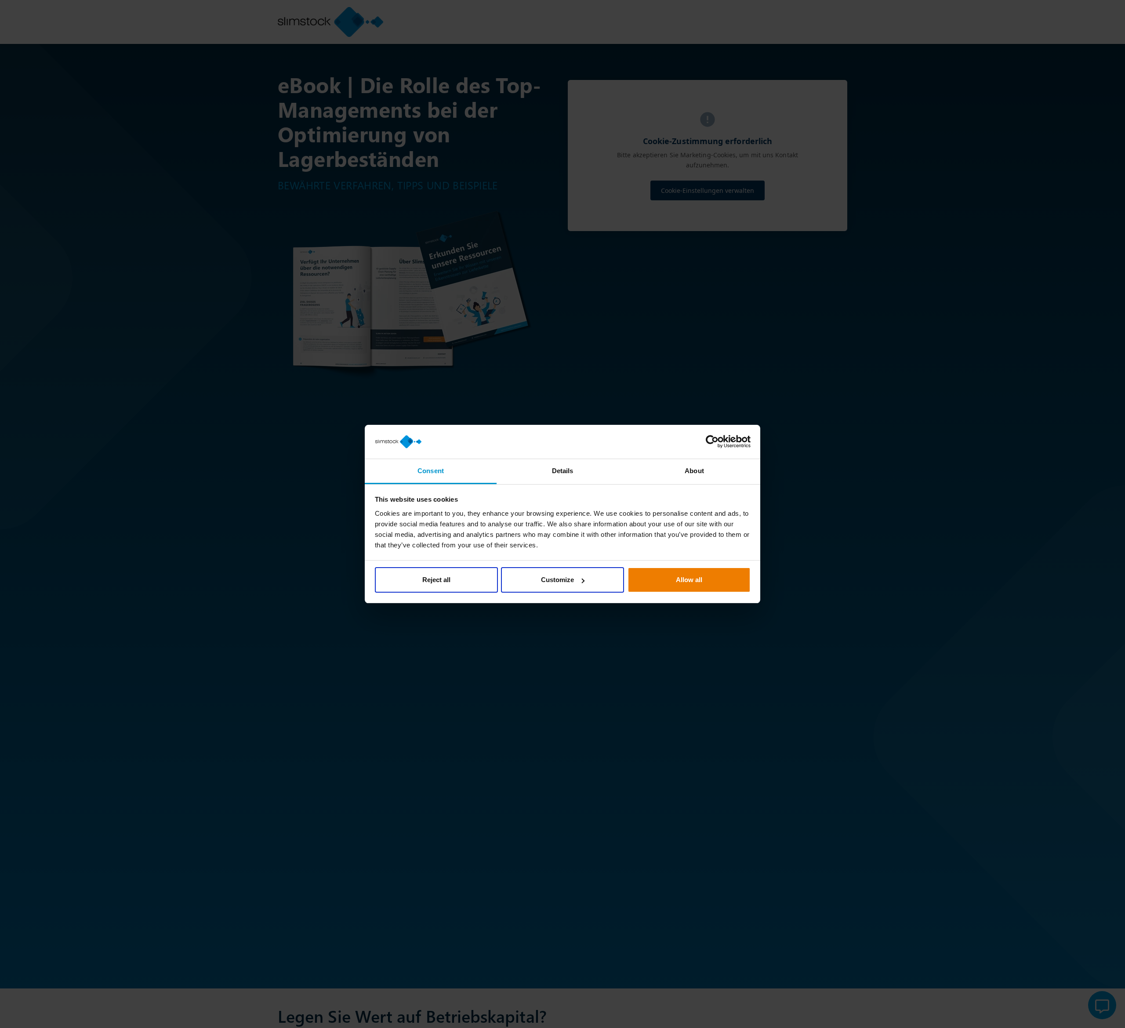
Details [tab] (562, 470)
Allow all (689, 579)
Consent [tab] (430, 470)
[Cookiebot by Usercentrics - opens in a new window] (712, 442)
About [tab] (694, 470)
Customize (557, 579)
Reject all (436, 579)
